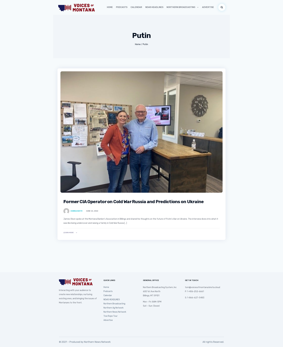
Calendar (136, 7)
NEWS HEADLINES (154, 7)
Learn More (68, 233)
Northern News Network (114, 312)
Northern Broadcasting (181, 7)
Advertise (208, 7)
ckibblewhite (76, 211)
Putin (145, 44)
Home (110, 7)
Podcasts (121, 7)
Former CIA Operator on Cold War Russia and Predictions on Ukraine (133, 201)
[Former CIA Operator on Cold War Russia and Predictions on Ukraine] (141, 132)
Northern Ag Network (113, 308)
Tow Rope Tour (110, 316)
